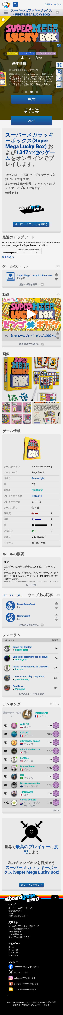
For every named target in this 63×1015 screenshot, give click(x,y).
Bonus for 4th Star (22, 647)
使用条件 (16, 1005)
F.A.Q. (10, 913)
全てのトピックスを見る (31, 694)
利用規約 (25, 1005)
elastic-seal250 (28, 799)
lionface (19, 669)
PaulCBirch (37, 490)
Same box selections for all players (31, 656)
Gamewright (38, 478)
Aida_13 (24, 724)
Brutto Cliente (27, 766)
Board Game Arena (15, 1002)
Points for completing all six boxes (31, 666)
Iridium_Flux (21, 659)
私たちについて (15, 911)
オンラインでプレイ (31, 885)
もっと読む (31, 585)
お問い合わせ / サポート (18, 916)
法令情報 (52, 1002)
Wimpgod (20, 689)
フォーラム (13, 955)
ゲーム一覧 (13, 950)
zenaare (41, 713)
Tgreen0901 (26, 792)
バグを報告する (15, 934)
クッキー (47, 1005)
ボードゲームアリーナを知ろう (31, 224)
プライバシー (36, 1005)
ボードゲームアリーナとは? (20, 908)
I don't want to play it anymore (28, 676)
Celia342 (24, 732)
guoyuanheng (22, 679)
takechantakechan (30, 749)
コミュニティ (14, 952)
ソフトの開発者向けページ (19, 929)
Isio (22, 775)
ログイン (57, 4)
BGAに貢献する (15, 931)
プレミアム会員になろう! (19, 937)
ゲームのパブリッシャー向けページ (23, 926)
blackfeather (21, 649)
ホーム (11, 947)
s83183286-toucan (30, 741)
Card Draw (18, 686)
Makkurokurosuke (30, 783)
